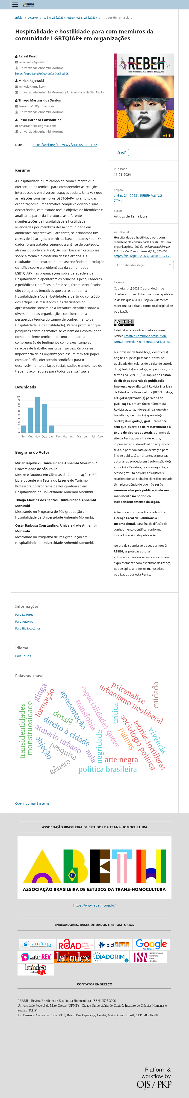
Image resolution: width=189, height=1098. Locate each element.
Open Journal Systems (32, 803)
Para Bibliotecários (28, 628)
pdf (123, 152)
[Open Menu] (15, 4)
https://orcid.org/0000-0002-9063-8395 (42, 73)
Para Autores (24, 621)
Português (23, 656)
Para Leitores (24, 614)
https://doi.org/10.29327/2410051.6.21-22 (64, 145)
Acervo (33, 17)
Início (19, 17)
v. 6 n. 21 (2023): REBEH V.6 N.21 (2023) (70, 17)
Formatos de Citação (131, 265)
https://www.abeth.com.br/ (94, 905)
